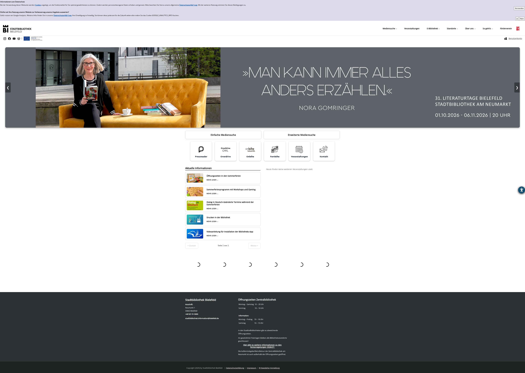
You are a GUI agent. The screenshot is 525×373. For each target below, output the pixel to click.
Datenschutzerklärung (235, 368)
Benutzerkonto (515, 38)
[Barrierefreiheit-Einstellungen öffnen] (521, 190)
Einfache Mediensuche (223, 134)
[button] (389, 28)
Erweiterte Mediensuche (302, 134)
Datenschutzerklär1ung (188, 5)
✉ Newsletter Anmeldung (269, 368)
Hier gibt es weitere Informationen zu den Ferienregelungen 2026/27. (262, 346)
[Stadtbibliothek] (17, 28)
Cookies (38, 5)
